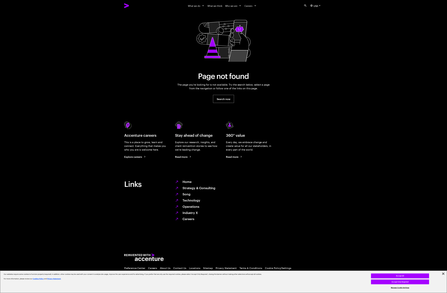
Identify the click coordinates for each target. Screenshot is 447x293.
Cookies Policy (38, 279)
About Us (165, 268)
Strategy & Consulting (199, 188)
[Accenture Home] (133, 5)
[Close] (443, 273)
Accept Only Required (400, 282)
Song (186, 194)
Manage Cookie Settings (400, 287)
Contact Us (179, 268)
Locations (194, 268)
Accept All (400, 276)
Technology (191, 200)
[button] (223, 99)
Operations (191, 206)
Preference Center (134, 268)
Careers (188, 219)
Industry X (190, 212)
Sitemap (208, 268)
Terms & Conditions (250, 268)
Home (187, 181)
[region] (223, 282)
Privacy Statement (226, 268)
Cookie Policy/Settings (278, 268)
